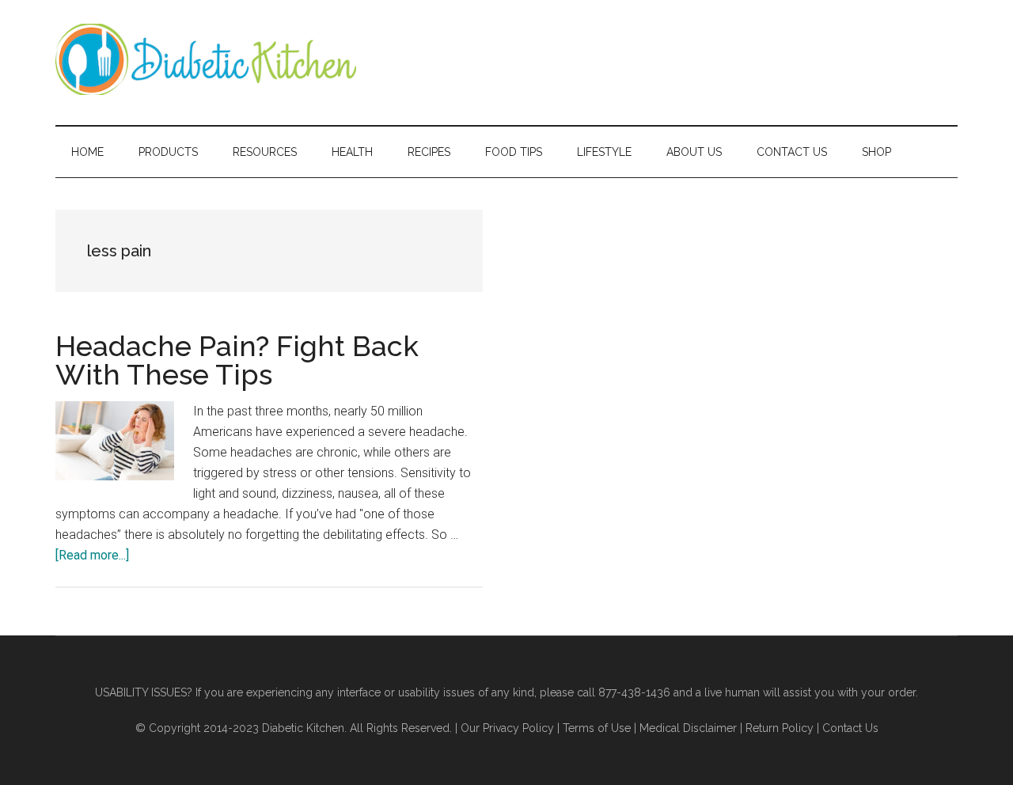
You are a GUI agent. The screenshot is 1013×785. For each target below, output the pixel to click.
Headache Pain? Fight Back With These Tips (237, 360)
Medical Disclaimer (688, 728)
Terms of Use (597, 728)
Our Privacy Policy (507, 728)
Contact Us (850, 728)
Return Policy (780, 728)
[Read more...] (92, 555)
